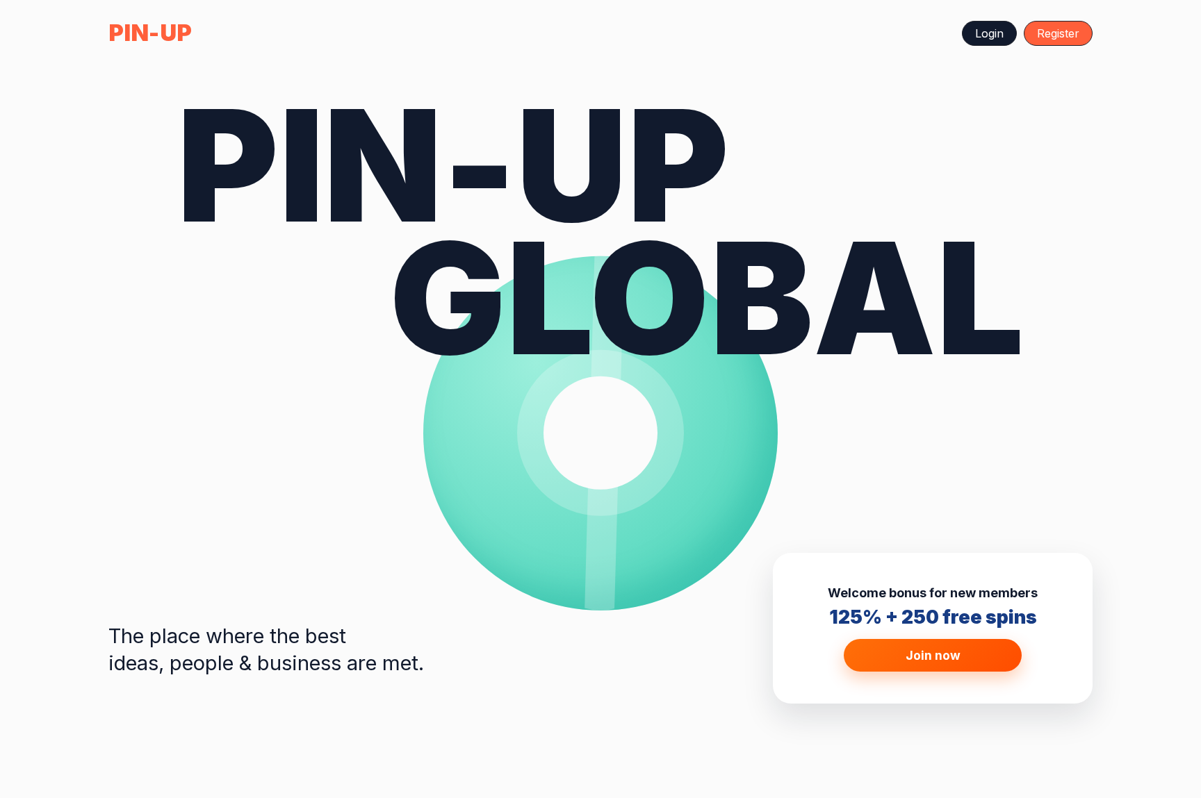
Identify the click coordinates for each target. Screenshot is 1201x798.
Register (1058, 33)
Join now (933, 655)
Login (989, 33)
